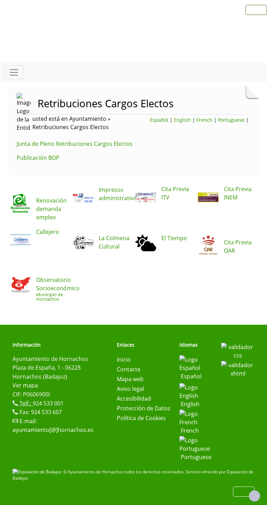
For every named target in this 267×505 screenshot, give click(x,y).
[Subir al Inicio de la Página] (254, 496)
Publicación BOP (38, 157)
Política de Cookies (141, 418)
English (182, 120)
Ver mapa (25, 385)
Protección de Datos (143, 408)
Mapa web (130, 379)
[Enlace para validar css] (237, 350)
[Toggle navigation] (14, 72)
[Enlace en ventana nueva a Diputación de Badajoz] (38, 472)
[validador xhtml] (237, 368)
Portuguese (231, 120)
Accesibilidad (134, 398)
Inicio (124, 359)
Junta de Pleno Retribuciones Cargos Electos (74, 144)
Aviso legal (130, 389)
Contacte (128, 369)
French (204, 120)
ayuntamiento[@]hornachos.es (53, 430)
